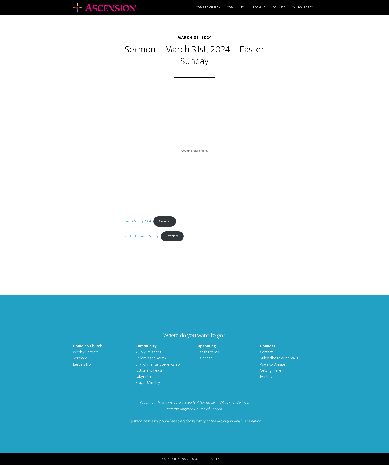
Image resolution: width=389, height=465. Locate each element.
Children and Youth (150, 358)
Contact (266, 352)
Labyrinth (143, 376)
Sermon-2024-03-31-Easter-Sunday (135, 236)
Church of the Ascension (109, 7)
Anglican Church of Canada (200, 409)
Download (164, 221)
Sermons (80, 358)
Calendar (205, 358)
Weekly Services (86, 352)
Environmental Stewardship (157, 364)
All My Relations (148, 352)
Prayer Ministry (147, 382)
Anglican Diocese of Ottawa (227, 402)
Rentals (266, 376)
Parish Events (208, 352)
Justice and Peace (149, 370)
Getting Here (270, 370)
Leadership (82, 364)
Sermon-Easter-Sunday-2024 (132, 221)
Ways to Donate (272, 364)
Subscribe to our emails (279, 358)
